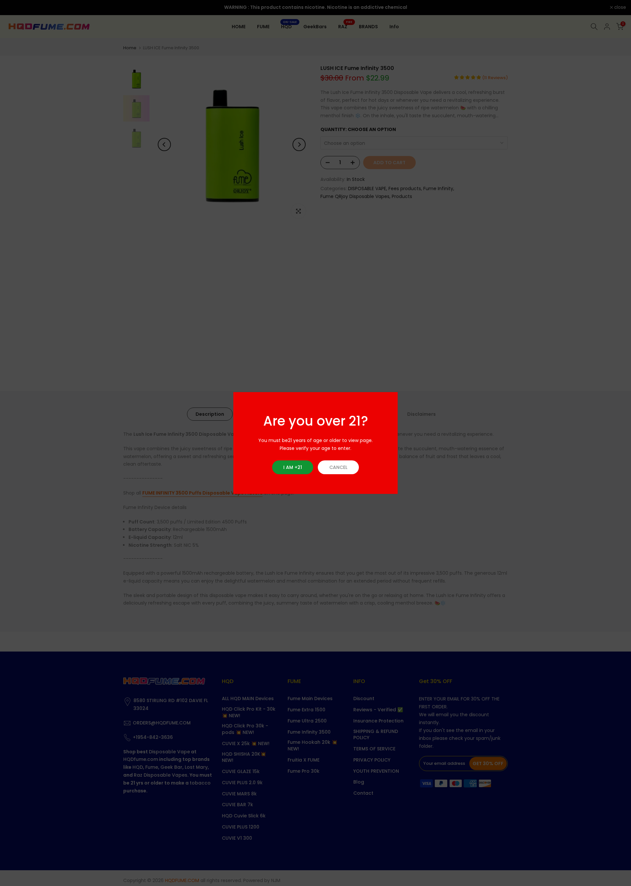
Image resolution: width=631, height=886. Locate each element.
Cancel (338, 467)
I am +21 (292, 467)
